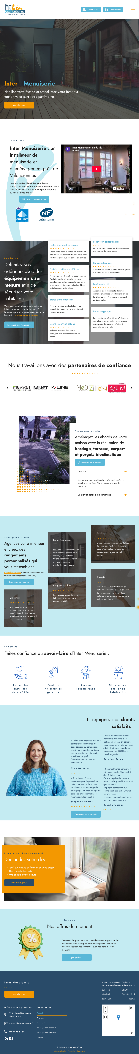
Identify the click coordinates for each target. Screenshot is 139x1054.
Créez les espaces (12, 572)
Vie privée (71, 1051)
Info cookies (80, 1051)
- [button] (105, 1011)
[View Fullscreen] (105, 1017)
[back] (7, 388)
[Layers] (131, 1008)
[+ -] (118, 1020)
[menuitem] (52, 1013)
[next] (131, 388)
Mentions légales (60, 1051)
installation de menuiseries (26, 315)
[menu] (133, 8)
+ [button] (105, 1008)
